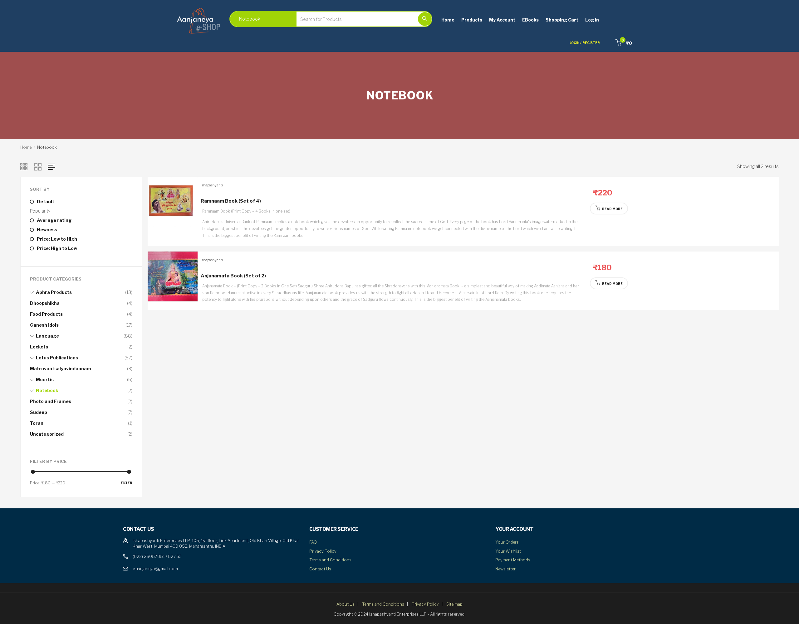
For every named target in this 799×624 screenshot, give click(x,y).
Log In (592, 19)
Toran (36, 423)
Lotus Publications (57, 357)
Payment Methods (512, 559)
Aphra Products (54, 292)
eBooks (530, 19)
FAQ (313, 542)
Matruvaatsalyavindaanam (60, 368)
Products (471, 19)
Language (47, 335)
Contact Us (320, 568)
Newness (47, 229)
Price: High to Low (57, 248)
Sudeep (38, 412)
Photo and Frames (50, 401)
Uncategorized (47, 434)
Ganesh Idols (44, 325)
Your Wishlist (508, 551)
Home (447, 19)
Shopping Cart (562, 19)
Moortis (45, 379)
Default (45, 201)
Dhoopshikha (45, 303)
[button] (623, 43)
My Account (502, 19)
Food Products (46, 314)
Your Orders (507, 542)
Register (591, 43)
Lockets (39, 346)
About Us (345, 604)
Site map (454, 604)
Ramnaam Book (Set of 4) (231, 201)
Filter (126, 482)
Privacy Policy (322, 551)
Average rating (54, 220)
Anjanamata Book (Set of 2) (233, 276)
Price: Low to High (57, 239)
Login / (575, 43)
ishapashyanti (212, 185)
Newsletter (505, 568)
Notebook (47, 390)
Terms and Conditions (330, 559)
